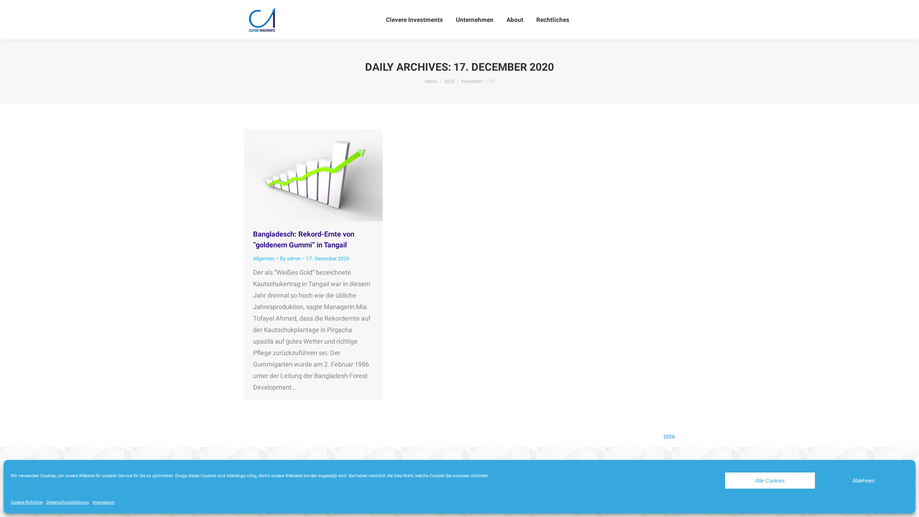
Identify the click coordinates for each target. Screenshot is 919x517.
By (290, 258)
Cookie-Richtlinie (27, 502)
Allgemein (264, 258)
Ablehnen (863, 481)
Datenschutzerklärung (67, 502)
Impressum (104, 502)
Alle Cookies (770, 481)
